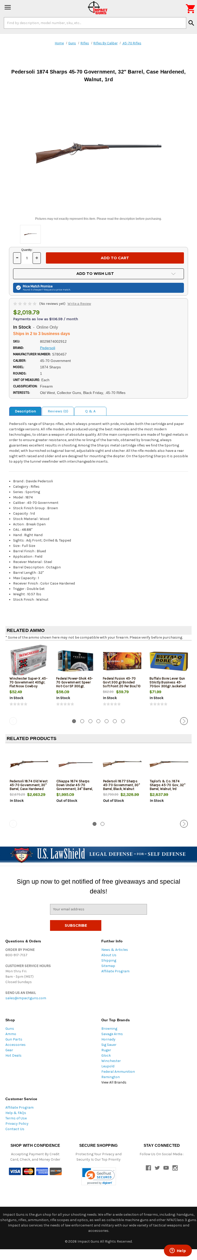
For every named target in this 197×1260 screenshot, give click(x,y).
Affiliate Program (115, 971)
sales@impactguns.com (25, 998)
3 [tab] (90, 721)
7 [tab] (123, 721)
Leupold (107, 1066)
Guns (9, 1028)
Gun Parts (13, 1039)
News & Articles (114, 949)
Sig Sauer (108, 1045)
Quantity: (27, 249)
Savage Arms (112, 1034)
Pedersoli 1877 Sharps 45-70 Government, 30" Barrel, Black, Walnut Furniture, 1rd (121, 787)
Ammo (10, 1034)
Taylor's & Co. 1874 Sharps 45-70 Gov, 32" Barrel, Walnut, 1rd (167, 785)
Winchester (111, 1061)
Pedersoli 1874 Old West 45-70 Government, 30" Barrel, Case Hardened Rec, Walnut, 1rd (29, 787)
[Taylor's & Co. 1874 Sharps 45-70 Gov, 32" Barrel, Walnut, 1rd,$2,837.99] (169, 764)
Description (25, 411)
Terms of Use (16, 1118)
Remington (110, 1077)
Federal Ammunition (118, 1071)
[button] (99, 1176)
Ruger (106, 1050)
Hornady (108, 1039)
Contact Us (14, 1129)
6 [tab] (115, 721)
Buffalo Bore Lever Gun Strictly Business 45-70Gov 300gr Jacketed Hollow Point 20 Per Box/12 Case (168, 686)
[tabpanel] (29, 680)
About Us (108, 955)
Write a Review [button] (79, 303)
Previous (13, 721)
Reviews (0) (58, 411)
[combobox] (95, 22)
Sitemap (108, 966)
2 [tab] (82, 721)
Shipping (108, 960)
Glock (106, 1055)
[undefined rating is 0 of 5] (25, 303)
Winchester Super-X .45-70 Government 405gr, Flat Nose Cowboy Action (28, 684)
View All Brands (113, 1082)
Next (184, 721)
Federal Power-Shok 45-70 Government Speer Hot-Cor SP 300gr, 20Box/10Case (74, 684)
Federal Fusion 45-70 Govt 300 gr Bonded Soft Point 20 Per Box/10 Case (122, 684)
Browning (109, 1028)
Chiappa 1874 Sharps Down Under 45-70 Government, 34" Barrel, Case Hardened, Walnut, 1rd (74, 788)
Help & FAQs (15, 1113)
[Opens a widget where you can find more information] (178, 1251)
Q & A (90, 411)
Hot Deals (13, 1055)
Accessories (15, 1045)
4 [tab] (98, 721)
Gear (9, 1050)
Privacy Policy (16, 1123)
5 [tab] (107, 721)
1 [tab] (74, 721)
